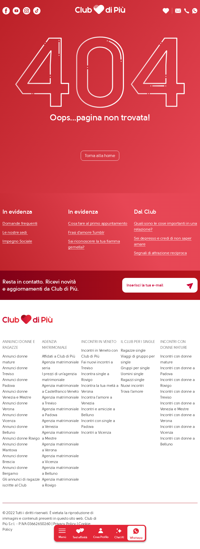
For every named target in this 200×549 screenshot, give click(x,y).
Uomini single (132, 374)
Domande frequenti (19, 223)
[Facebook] (6, 9)
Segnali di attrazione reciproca (160, 253)
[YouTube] (16, 9)
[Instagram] (26, 9)
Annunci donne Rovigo (21, 438)
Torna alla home (100, 155)
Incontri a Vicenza (96, 432)
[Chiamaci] (186, 9)
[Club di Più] (100, 9)
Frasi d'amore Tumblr (86, 232)
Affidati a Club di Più (58, 356)
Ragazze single (133, 350)
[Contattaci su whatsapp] (195, 9)
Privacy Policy (64, 524)
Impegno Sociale (17, 241)
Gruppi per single (135, 368)
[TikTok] (36, 9)
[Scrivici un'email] (178, 9)
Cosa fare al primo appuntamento (97, 223)
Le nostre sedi (15, 232)
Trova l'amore (132, 391)
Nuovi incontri (132, 385)
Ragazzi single (132, 380)
